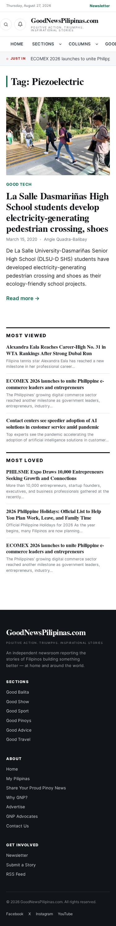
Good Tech (19, 184)
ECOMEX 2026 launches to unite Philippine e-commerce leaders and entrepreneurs (55, 384)
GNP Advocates (22, 816)
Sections (43, 43)
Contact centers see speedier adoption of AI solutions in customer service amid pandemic (52, 423)
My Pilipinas (18, 778)
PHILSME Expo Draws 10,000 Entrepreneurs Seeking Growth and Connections (54, 475)
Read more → (23, 298)
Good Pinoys (18, 720)
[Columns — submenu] (97, 44)
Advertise (15, 806)
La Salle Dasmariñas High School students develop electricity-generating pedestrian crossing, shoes (57, 212)
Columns (80, 43)
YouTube (65, 913)
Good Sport (17, 710)
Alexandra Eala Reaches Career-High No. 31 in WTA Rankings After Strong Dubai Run (56, 350)
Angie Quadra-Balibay (65, 239)
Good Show (17, 701)
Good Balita (17, 692)
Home (17, 43)
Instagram (44, 913)
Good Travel (18, 739)
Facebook (15, 913)
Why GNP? (17, 797)
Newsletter (100, 5)
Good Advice (19, 730)
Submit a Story (21, 864)
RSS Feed (15, 874)
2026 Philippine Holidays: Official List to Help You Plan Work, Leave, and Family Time (53, 514)
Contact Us (17, 825)
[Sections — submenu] (60, 44)
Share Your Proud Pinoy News (36, 787)
